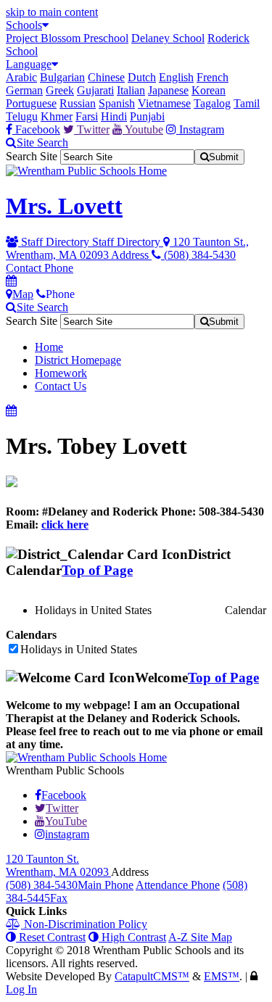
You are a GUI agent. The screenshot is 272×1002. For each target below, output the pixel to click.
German (24, 90)
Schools (24, 25)
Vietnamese (164, 103)
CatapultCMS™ (152, 976)
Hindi (114, 116)
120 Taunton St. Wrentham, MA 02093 (58, 865)
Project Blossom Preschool (67, 38)
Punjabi (147, 116)
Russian (77, 103)
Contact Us (60, 386)
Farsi (86, 116)
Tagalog (212, 103)
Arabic (21, 77)
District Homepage (78, 360)
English (176, 77)
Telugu (22, 116)
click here (64, 524)
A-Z (200, 937)
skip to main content (52, 12)
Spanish (117, 103)
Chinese (106, 77)
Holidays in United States (78, 649)
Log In (21, 989)
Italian (131, 90)
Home (49, 347)
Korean (208, 90)
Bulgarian (62, 77)
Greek (60, 90)
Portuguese (31, 103)
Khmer (57, 116)
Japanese (168, 90)
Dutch (142, 77)
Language (28, 64)
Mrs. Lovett (64, 206)
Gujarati (95, 90)
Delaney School (168, 38)
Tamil (247, 103)
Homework (61, 373)
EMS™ (221, 976)
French (212, 77)
